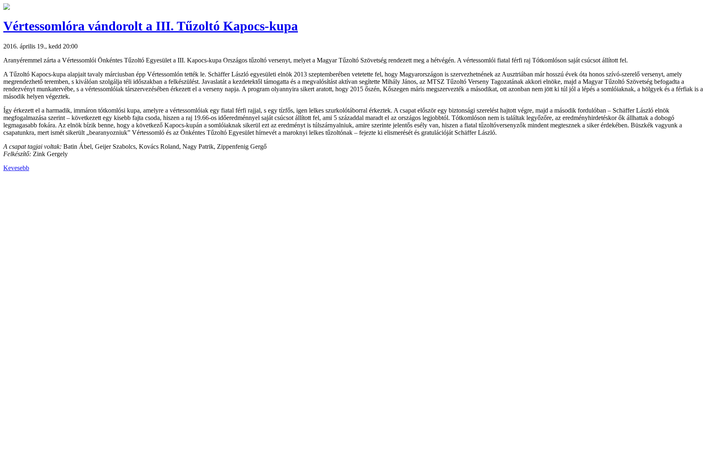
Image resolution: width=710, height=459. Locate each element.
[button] (6, 7)
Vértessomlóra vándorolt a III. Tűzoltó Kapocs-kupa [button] (150, 25)
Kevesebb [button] (16, 167)
